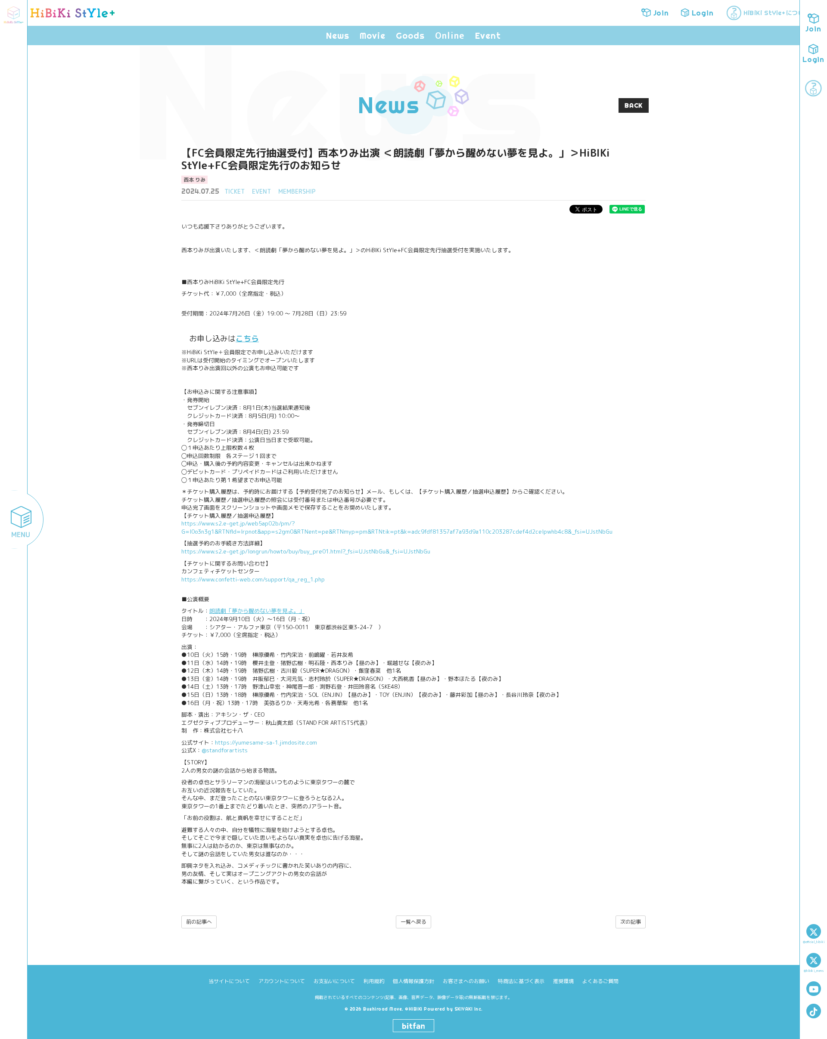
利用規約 (374, 981)
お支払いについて (334, 981)
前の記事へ (199, 921)
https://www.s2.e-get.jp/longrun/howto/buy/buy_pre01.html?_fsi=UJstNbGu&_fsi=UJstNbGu (305, 551)
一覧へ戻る (413, 921)
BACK (634, 105)
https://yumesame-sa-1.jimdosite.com (266, 742)
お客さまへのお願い (466, 981)
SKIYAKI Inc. (468, 1009)
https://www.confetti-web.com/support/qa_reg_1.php (253, 579)
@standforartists (225, 750)
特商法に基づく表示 (521, 981)
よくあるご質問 (600, 981)
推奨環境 (563, 981)
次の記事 (630, 921)
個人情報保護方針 (413, 981)
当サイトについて (229, 981)
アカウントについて (281, 981)
